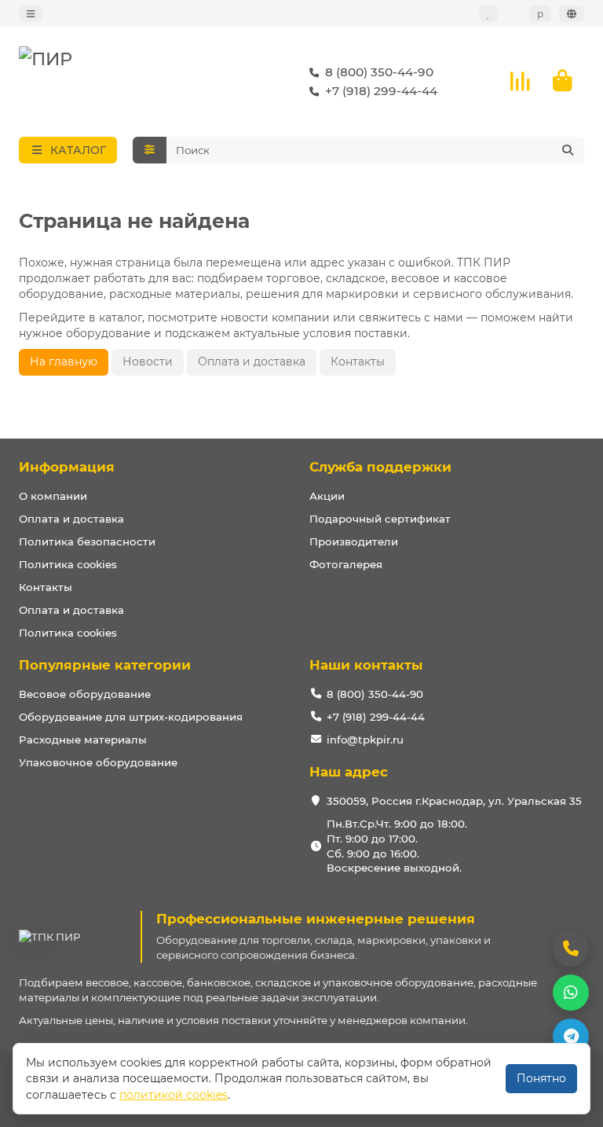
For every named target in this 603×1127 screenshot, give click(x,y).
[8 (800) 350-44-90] (571, 949)
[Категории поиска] (149, 150)
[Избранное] (488, 14)
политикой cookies (173, 1095)
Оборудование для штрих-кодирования (131, 716)
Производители (353, 541)
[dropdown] (30, 14)
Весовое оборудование (85, 694)
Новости (147, 361)
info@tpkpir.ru (365, 739)
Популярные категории (105, 665)
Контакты (358, 361)
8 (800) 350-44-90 (379, 71)
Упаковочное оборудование (98, 762)
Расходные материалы (83, 739)
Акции (327, 496)
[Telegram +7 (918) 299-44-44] (571, 1037)
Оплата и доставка (251, 361)
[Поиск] (567, 150)
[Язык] (571, 14)
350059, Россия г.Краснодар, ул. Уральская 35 (454, 801)
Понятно (541, 1078)
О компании (53, 496)
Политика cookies (68, 564)
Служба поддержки (380, 467)
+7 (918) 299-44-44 (381, 90)
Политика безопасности (87, 541)
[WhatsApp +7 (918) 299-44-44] (571, 993)
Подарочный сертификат (380, 518)
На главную (63, 361)
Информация (67, 467)
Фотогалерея (345, 564)
